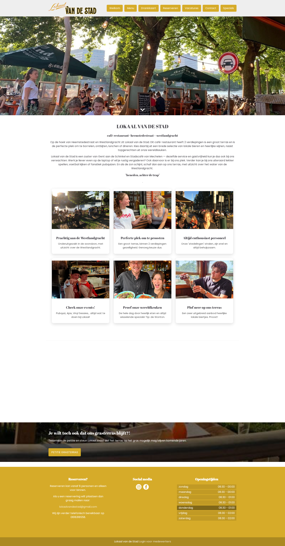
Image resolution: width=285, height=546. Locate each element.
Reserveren (170, 8)
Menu (130, 8)
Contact (210, 8)
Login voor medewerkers (155, 541)
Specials (228, 8)
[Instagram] (139, 487)
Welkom (114, 8)
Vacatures (191, 8)
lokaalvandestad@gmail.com (78, 507)
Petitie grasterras (64, 452)
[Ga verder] (142, 109)
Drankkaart (148, 8)
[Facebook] (146, 487)
